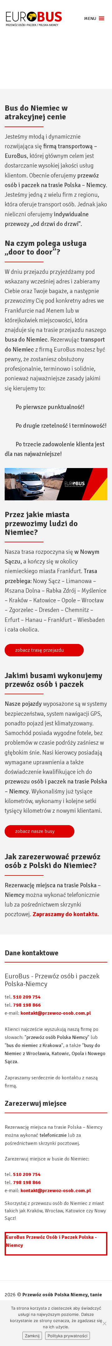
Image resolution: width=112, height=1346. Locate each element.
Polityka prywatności (67, 1335)
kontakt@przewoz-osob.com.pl (56, 1013)
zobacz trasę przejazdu (40, 650)
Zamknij (32, 1335)
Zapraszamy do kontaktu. (66, 914)
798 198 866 (27, 1005)
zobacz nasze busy (35, 831)
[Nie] (104, 1323)
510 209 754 (27, 997)
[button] (90, 18)
